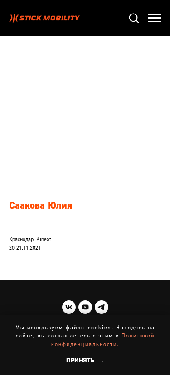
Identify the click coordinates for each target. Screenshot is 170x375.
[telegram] (101, 307)
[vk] (69, 307)
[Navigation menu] (154, 18)
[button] (133, 17)
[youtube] (85, 307)
